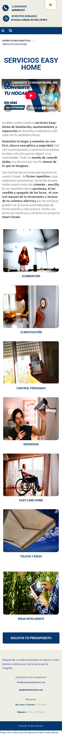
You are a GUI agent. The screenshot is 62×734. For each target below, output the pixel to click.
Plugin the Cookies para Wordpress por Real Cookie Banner (29, 732)
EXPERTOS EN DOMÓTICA (16, 40)
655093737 (18, 10)
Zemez (21, 725)
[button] (3, 30)
